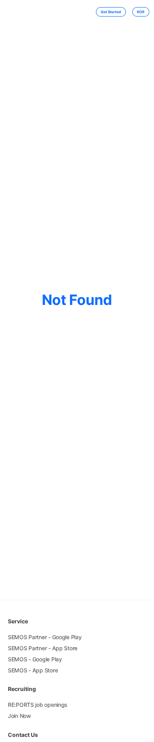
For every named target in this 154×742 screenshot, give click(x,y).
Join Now (19, 715)
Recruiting (77, 12)
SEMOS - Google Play (35, 659)
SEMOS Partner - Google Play (44, 637)
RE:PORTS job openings (38, 704)
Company (53, 12)
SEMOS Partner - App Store (42, 648)
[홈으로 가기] (15, 12)
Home (33, 12)
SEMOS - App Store (33, 670)
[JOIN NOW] (108, 12)
